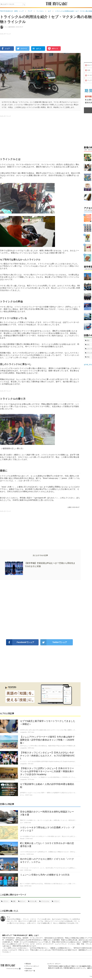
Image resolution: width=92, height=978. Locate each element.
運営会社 (28, 963)
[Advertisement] (40, 610)
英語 (88, 340)
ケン (8, 917)
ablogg (16, 968)
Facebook (29, 968)
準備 (88, 357)
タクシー (22, 901)
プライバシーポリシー (32, 966)
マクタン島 (33, 901)
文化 (88, 344)
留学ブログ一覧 (30, 971)
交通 (14, 901)
